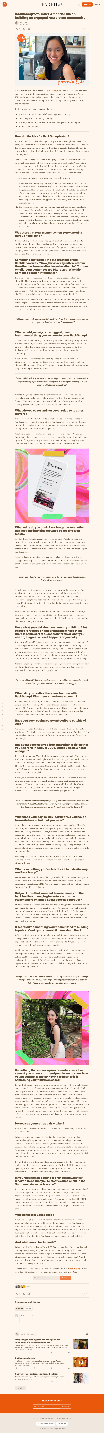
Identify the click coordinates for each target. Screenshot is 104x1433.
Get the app (62, 1424)
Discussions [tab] (30, 1334)
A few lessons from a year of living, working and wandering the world (39, 1377)
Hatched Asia (75, 1268)
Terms (56, 1418)
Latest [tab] (23, 1334)
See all (19, 1388)
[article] (52, 1346)
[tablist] (24, 1309)
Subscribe (87, 4)
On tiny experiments (25, 1358)
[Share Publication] (79, 4)
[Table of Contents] (2, 716)
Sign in (97, 4)
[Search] (75, 4)
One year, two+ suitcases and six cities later (36, 1374)
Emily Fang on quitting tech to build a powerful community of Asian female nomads (37, 1341)
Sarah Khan (23, 22)
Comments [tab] (19, 1308)
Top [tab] (17, 1334)
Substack (42, 1429)
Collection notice (65, 1418)
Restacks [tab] (28, 1308)
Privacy (50, 1418)
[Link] (12, 136)
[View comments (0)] (24, 29)
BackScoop (51, 90)
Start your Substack (47, 1424)
